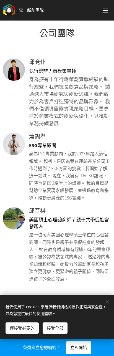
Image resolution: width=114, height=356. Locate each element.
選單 (105, 10)
